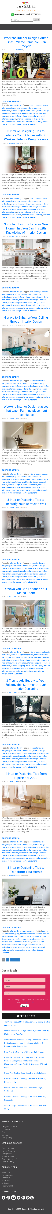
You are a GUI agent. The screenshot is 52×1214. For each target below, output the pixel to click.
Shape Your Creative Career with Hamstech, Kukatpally (25, 1073)
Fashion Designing (9, 1148)
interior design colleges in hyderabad (26, 655)
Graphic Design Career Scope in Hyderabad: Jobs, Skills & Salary (26, 1107)
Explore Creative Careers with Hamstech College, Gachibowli (23, 1089)
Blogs (4, 1132)
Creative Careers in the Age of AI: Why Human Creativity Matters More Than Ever (26, 1032)
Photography (7, 1154)
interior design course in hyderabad (22, 386)
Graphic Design (8, 1156)
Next (17, 959)
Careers (5, 1135)
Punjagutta (6, 1172)
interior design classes (39, 105)
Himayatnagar (7, 1175)
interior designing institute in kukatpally (27, 665)
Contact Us (6, 1130)
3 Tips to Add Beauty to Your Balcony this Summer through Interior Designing (26, 685)
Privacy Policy (7, 1138)
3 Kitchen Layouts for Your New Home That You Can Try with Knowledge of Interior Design (26, 228)
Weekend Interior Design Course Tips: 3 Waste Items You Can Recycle (26, 42)
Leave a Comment (29, 124)
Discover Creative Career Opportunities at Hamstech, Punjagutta (25, 1098)
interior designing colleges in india (31, 119)
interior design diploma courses (14, 108)
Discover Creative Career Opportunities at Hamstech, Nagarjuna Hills (25, 1080)
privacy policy (29, 1002)
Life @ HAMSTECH (9, 1127)
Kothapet (5, 1183)
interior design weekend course (23, 660)
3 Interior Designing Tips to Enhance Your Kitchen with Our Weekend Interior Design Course (26, 135)
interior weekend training (32, 121)
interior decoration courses (21, 383)
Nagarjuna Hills (8, 1186)
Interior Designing (8, 1151)
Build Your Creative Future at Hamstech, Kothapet (24, 1052)
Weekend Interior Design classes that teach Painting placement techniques (26, 411)
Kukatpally (6, 1180)
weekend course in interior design (22, 950)
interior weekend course (11, 121)
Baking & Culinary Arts (10, 1159)
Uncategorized (28, 931)
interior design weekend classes (23, 110)
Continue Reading (11, 102)
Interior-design (16, 105)
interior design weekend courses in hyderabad (26, 116)
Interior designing (9, 119)
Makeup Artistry (8, 1162)
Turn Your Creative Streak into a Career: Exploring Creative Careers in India (27, 1023)
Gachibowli (6, 1178)
